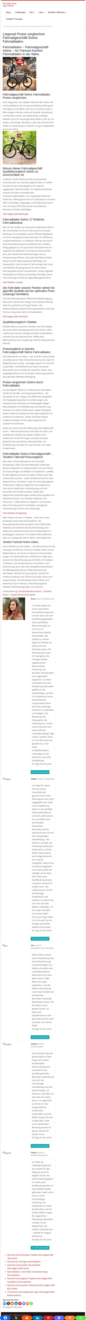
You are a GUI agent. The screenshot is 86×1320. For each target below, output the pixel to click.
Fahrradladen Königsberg (14, 513)
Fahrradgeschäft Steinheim (15, 316)
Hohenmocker (37, 1047)
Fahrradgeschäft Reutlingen (16, 214)
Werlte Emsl (48, 599)
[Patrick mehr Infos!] (14, 1162)
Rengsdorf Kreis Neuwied (42, 948)
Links (41, 12)
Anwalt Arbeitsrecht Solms (23, 594)
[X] (8, 1303)
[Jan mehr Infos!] (14, 955)
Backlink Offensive (56, 12)
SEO (31, 12)
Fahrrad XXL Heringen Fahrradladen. (24, 1261)
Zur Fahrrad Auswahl (40, 772)
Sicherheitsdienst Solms (30, 591)
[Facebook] (4, 1303)
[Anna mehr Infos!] (14, 608)
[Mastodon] (23, 1303)
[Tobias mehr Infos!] (14, 789)
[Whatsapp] (31, 1303)
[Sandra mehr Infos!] (14, 1054)
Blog (8, 12)
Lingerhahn (50, 779)
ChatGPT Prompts (14, 19)
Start (4, 26)
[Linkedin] (16, 1303)
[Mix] (27, 1303)
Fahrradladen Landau (13, 282)
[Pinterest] (20, 1303)
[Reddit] (12, 1303)
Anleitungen (20, 12)
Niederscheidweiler (39, 1155)
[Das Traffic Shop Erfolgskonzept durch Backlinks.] (11, 5)
